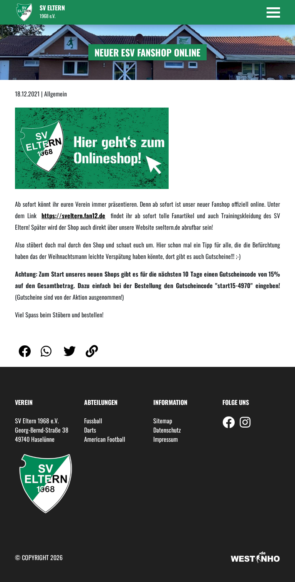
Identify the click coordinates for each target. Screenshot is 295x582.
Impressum (165, 439)
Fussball (93, 420)
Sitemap (162, 420)
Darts (90, 429)
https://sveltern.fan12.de (73, 215)
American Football (104, 439)
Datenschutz (167, 429)
